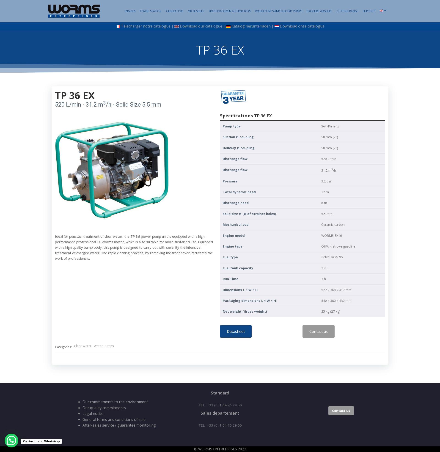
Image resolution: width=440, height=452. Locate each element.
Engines (129, 11)
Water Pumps (104, 346)
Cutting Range (347, 11)
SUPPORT (369, 11)
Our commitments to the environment (115, 401)
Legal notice (92, 413)
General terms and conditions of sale (114, 419)
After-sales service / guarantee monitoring (119, 425)
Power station (151, 11)
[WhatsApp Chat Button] (11, 440)
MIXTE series (196, 11)
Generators (174, 11)
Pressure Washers (319, 11)
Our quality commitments (104, 407)
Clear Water (82, 346)
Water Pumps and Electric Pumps (278, 11)
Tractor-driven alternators (229, 11)
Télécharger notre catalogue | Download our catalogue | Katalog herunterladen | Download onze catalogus (222, 26)
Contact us (341, 410)
